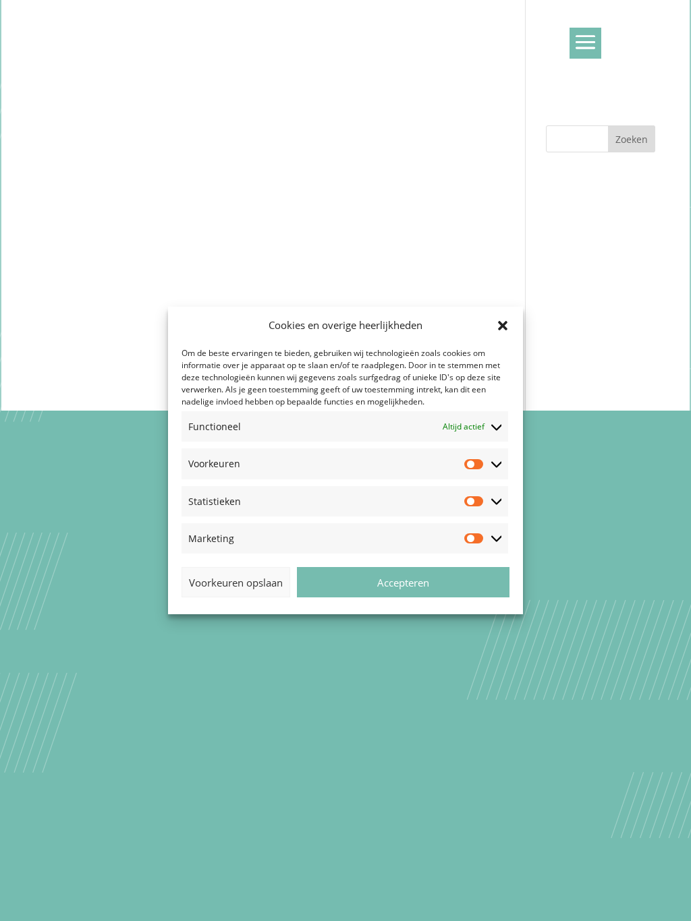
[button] (502, 325)
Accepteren (403, 582)
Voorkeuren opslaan (236, 582)
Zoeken (631, 139)
